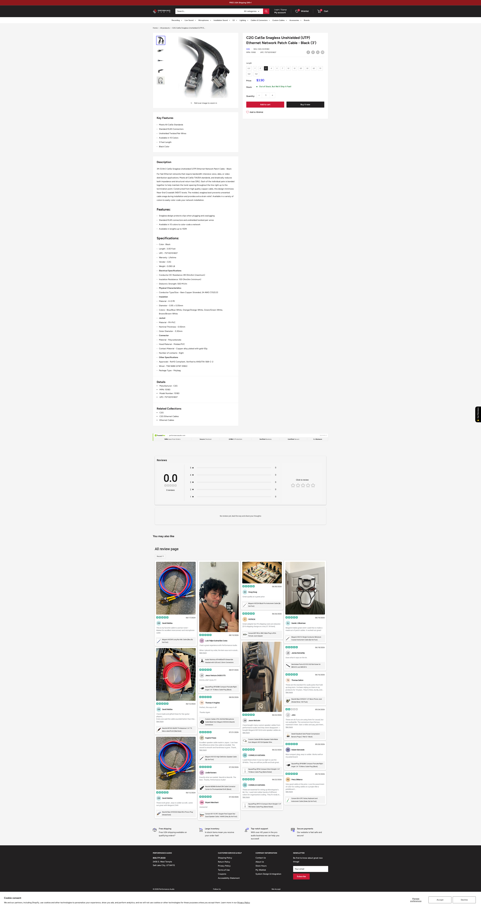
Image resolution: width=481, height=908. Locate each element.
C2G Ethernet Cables (169, 416)
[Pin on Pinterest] (313, 52)
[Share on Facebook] (308, 52)
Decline (464, 900)
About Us (260, 862)
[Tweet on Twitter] (318, 52)
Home (155, 28)
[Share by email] (322, 52)
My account (280, 12)
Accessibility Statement (229, 878)
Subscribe (301, 876)
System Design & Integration (268, 874)
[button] (319, 11)
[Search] (266, 11)
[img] (170, 485)
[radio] (249, 68)
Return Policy (224, 862)
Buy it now (305, 104)
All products (165, 28)
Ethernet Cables (166, 420)
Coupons (222, 874)
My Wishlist (261, 870)
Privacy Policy (243, 902)
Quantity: (250, 96)
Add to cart (265, 104)
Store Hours (261, 866)
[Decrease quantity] (259, 95)
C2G (248, 49)
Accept (440, 900)
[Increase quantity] (272, 95)
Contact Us (261, 858)
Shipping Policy (225, 858)
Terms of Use (224, 870)
